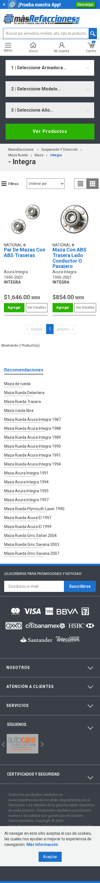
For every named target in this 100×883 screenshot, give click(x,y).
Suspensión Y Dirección (59, 150)
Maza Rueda (18, 155)
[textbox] (50, 33)
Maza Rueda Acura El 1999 (27, 526)
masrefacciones (21, 150)
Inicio (33, 51)
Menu (8, 50)
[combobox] (50, 68)
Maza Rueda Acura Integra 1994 (32, 464)
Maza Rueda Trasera (22, 401)
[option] (22, 744)
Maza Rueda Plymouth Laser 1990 (34, 509)
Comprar (14, 307)
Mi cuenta (61, 51)
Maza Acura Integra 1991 (26, 473)
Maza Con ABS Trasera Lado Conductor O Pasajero (69, 258)
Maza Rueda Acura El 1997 (27, 517)
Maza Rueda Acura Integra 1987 (32, 419)
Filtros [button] (13, 184)
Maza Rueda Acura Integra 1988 (32, 428)
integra (56, 155)
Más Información (42, 844)
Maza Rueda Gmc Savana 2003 (31, 544)
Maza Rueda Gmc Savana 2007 (31, 553)
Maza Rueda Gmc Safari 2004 (30, 535)
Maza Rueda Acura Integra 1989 (32, 437)
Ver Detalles (36, 307)
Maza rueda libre (19, 410)
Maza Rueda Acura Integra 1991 (32, 455)
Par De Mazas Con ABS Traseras (24, 252)
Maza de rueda (17, 383)
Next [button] (41, 743)
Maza (39, 155)
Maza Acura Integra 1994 (26, 482)
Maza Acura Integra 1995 (26, 491)
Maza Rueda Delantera (24, 392)
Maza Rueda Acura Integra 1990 (32, 446)
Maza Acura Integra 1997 (26, 500)
